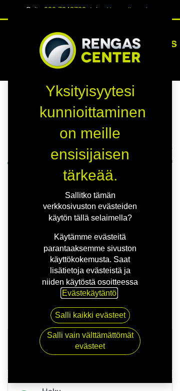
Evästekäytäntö (89, 293)
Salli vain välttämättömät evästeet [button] (90, 340)
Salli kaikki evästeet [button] (90, 315)
